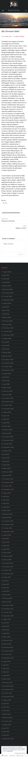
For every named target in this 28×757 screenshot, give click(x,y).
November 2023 (8, 328)
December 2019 (8, 479)
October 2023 (7, 331)
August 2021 (7, 412)
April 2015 (6, 675)
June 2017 (6, 584)
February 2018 (7, 556)
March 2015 (7, 679)
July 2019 (6, 496)
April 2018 (6, 549)
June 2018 (6, 542)
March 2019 (7, 510)
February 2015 (7, 682)
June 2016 (6, 626)
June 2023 (6, 345)
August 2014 (7, 700)
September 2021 (8, 409)
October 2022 (7, 366)
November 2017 (8, 567)
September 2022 (8, 370)
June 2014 (6, 707)
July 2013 (6, 728)
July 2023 (6, 342)
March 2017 (7, 595)
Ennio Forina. (14, 10)
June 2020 (6, 458)
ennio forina (19, 36)
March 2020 (7, 468)
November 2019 (8, 482)
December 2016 (8, 605)
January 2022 (7, 394)
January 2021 (7, 433)
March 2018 (7, 552)
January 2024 (7, 324)
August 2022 (7, 373)
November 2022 (8, 363)
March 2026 (7, 286)
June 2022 (6, 380)
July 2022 (6, 377)
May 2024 (6, 314)
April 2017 (6, 591)
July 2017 (6, 581)
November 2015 (8, 651)
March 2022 (7, 387)
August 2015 (7, 661)
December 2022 (8, 359)
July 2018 (6, 538)
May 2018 (6, 545)
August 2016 (7, 619)
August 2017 (7, 577)
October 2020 (7, 444)
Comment (21, 254)
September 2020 (8, 447)
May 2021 (6, 419)
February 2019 (7, 514)
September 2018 (8, 531)
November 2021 (8, 401)
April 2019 (6, 507)
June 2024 (6, 310)
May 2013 (6, 735)
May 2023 (6, 349)
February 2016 (7, 640)
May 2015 (6, 672)
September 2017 (8, 573)
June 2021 (6, 416)
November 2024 (8, 293)
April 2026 (6, 282)
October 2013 (7, 721)
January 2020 (7, 475)
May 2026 (6, 279)
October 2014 (7, 693)
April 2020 (6, 465)
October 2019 (7, 486)
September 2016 (8, 616)
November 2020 (8, 440)
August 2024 (7, 303)
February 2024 (7, 321)
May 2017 (6, 588)
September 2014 (8, 696)
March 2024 (7, 317)
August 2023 (7, 338)
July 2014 (6, 703)
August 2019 (7, 493)
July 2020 (6, 454)
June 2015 (6, 668)
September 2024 (8, 300)
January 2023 (7, 356)
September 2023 (8, 335)
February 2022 (7, 391)
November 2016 (8, 609)
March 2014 (7, 714)
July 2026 (6, 275)
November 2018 (8, 524)
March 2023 (7, 352)
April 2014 (6, 710)
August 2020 (7, 451)
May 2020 (6, 461)
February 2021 (7, 430)
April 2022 (6, 384)
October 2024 (7, 296)
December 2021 (8, 398)
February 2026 (7, 289)
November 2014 (8, 689)
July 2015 (6, 665)
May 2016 (6, 630)
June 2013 (6, 731)
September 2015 (8, 658)
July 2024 (6, 307)
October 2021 (7, 405)
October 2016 (7, 612)
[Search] (24, 10)
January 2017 (7, 602)
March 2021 (7, 426)
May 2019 (6, 503)
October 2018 (7, 528)
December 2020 (8, 437)
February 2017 (7, 598)
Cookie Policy (9, 751)
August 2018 (7, 535)
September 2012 (8, 739)
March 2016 (7, 637)
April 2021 (6, 423)
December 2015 (8, 647)
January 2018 (7, 559)
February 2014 (7, 717)
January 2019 (7, 517)
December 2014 (8, 686)
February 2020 (8, 472)
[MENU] (2, 10)
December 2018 (8, 521)
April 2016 (6, 633)
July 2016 (6, 623)
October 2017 (7, 570)
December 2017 (8, 563)
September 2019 (8, 489)
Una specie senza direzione (11, 212)
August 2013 (7, 724)
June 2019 (6, 500)
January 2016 (7, 644)
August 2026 (7, 272)
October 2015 (7, 654)
